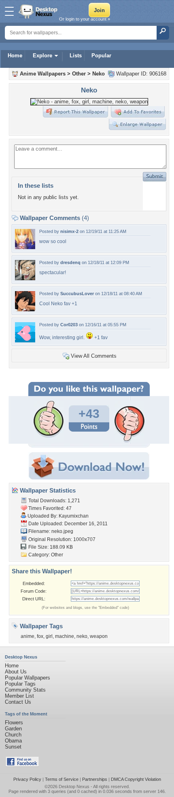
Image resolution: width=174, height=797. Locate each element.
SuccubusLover (77, 293)
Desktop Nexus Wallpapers (39, 11)
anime (27, 636)
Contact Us (18, 702)
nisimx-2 (69, 231)
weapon (99, 636)
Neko (98, 74)
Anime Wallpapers (43, 74)
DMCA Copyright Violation (136, 779)
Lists (76, 55)
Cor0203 (69, 324)
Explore (42, 55)
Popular (101, 55)
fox (40, 636)
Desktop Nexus (74, 786)
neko (81, 636)
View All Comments (94, 356)
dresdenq (70, 262)
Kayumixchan (74, 516)
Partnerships (94, 779)
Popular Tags (20, 684)
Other (79, 74)
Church (13, 735)
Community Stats (25, 690)
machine (64, 636)
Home (15, 55)
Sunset (13, 747)
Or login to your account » (84, 19)
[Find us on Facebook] (22, 765)
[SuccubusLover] (25, 309)
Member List (19, 696)
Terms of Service (62, 779)
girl (49, 636)
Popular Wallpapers (27, 678)
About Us (16, 672)
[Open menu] (9, 11)
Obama (13, 741)
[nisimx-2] (25, 247)
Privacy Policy (27, 779)
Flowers (14, 722)
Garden (13, 729)
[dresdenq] (25, 278)
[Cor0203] (25, 341)
